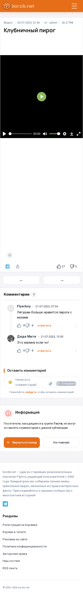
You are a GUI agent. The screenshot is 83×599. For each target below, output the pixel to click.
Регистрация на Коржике (20, 525)
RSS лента (10, 568)
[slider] (20, 134)
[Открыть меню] (74, 6)
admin (53, 22)
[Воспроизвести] (4, 133)
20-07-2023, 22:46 (28, 22)
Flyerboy (24, 306)
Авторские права (15, 553)
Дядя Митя (26, 337)
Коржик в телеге (14, 532)
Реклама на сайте (15, 539)
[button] (44, 326)
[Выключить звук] (45, 133)
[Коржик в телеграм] (7, 266)
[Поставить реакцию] (9, 255)
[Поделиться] (17, 266)
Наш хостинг (11, 561)
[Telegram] (5, 504)
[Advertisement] (41, 196)
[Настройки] (65, 133)
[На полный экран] (78, 133)
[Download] (71, 133)
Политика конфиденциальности (25, 546)
